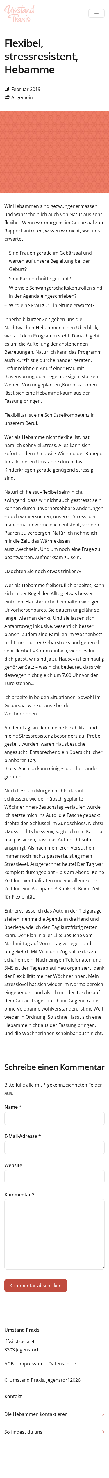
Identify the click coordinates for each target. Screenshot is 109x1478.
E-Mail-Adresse (22, 1136)
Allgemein (22, 97)
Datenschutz (62, 1363)
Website (13, 1165)
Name (13, 1107)
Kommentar (19, 1194)
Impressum (31, 1363)
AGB (9, 1363)
